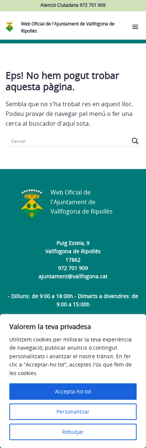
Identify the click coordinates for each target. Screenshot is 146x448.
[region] (73, 381)
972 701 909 (73, 267)
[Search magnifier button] (135, 141)
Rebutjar (73, 431)
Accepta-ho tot (73, 391)
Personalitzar (73, 411)
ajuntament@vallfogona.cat (73, 276)
